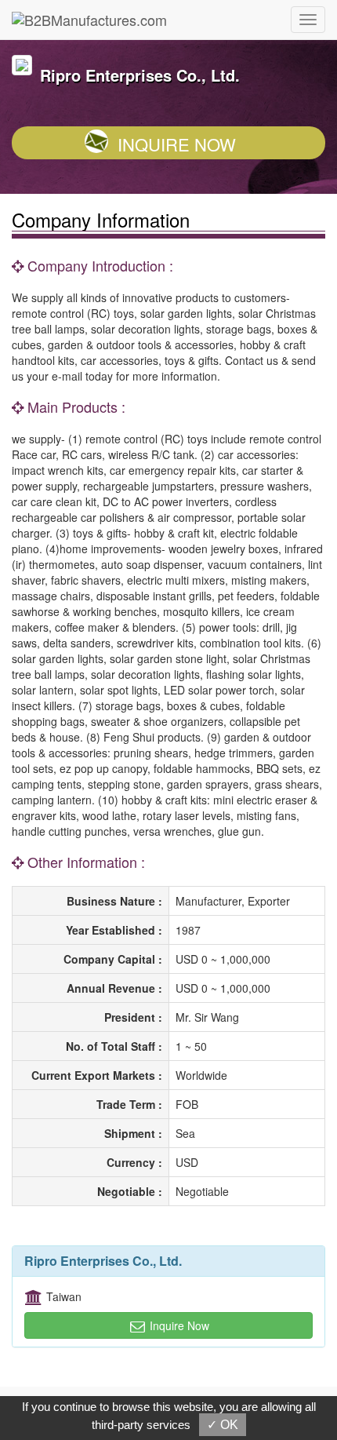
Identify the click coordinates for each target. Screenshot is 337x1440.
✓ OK (222, 1424)
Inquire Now (177, 144)
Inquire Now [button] (178, 1325)
